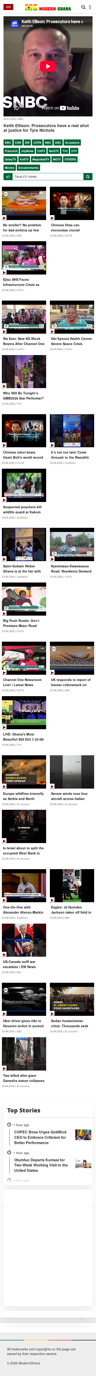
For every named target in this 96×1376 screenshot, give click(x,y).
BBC (8, 142)
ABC (58, 142)
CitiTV (41, 151)
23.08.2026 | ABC (12, 235)
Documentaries (28, 168)
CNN (18, 142)
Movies (9, 168)
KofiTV (24, 159)
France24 (11, 151)
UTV (74, 151)
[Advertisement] (46, 1346)
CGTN (37, 142)
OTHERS (70, 159)
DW (27, 142)
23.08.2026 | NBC (60, 917)
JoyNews (27, 151)
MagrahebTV (40, 159)
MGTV (57, 159)
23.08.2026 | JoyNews (63, 462)
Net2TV (54, 151)
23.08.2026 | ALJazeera (15, 804)
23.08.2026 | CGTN (61, 235)
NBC (48, 142)
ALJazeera (72, 142)
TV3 (65, 151)
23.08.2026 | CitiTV (13, 290)
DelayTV (10, 159)
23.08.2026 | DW (11, 972)
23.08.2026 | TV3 (11, 403)
